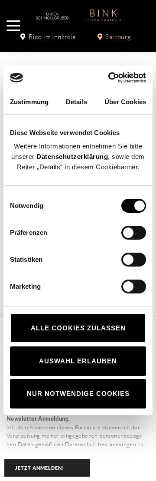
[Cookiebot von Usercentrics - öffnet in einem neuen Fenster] (110, 77)
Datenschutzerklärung (72, 156)
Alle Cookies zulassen (78, 328)
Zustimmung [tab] (29, 101)
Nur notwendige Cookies (78, 393)
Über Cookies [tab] (125, 101)
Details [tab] (76, 101)
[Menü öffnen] (13, 25)
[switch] (133, 233)
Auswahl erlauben (78, 361)
